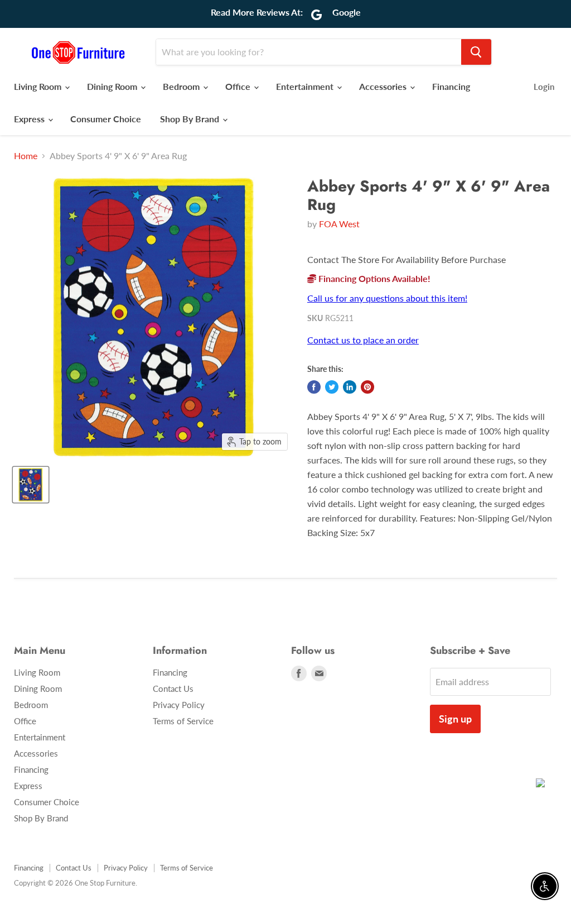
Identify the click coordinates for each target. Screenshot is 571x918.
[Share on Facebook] (314, 387)
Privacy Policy (179, 705)
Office (239, 86)
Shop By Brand (190, 118)
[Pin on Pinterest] (367, 387)
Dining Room (113, 86)
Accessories (384, 86)
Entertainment (306, 86)
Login (544, 87)
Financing (451, 86)
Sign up (455, 719)
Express (30, 118)
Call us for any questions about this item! (387, 298)
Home (25, 156)
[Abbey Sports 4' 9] (31, 485)
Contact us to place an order (363, 339)
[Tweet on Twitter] (331, 387)
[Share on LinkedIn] (349, 387)
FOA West (339, 223)
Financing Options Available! (373, 278)
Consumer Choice (105, 118)
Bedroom (182, 86)
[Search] (476, 52)
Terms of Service (183, 721)
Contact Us (173, 688)
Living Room (39, 86)
